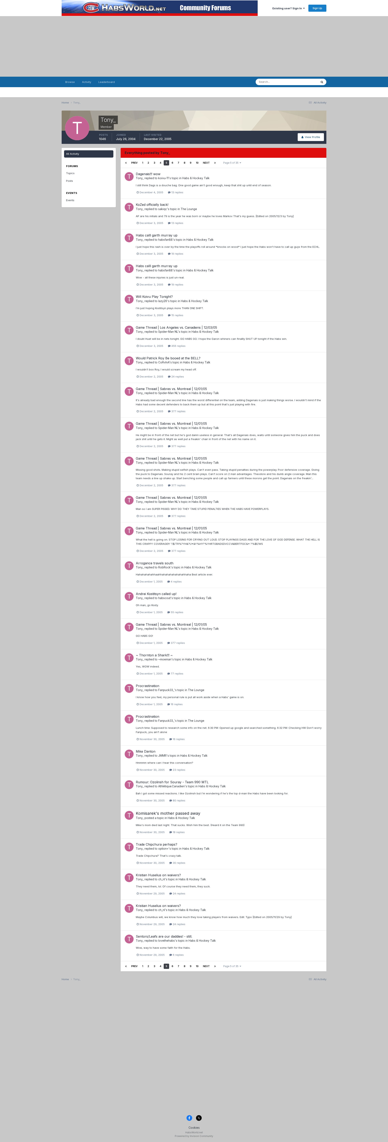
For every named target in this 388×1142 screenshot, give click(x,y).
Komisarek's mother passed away (168, 813)
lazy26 (162, 301)
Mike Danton (145, 751)
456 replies (178, 345)
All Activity (72, 153)
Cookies (194, 1127)
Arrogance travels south (154, 563)
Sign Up (317, 8)
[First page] (126, 162)
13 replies (177, 192)
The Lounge (189, 209)
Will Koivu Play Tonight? (154, 297)
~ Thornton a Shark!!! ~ (154, 655)
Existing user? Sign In (287, 8)
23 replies (178, 769)
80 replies (178, 800)
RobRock (164, 567)
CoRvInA (163, 362)
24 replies (177, 376)
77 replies (176, 673)
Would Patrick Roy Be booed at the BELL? (168, 358)
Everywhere (305, 81)
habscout (164, 598)
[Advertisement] (194, 46)
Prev (134, 162)
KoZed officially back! (152, 205)
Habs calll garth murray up (156, 235)
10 (197, 162)
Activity (86, 82)
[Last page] (215, 162)
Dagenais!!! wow (148, 174)
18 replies (178, 832)
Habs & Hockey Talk (196, 178)
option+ (163, 848)
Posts (69, 180)
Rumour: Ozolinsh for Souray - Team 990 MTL (172, 782)
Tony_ (140, 178)
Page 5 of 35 (231, 162)
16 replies (176, 704)
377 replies (178, 411)
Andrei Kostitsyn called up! (156, 594)
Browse (70, 82)
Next (206, 162)
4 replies (176, 581)
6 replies (178, 954)
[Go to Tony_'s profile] (129, 176)
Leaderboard (106, 82)
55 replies (176, 612)
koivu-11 (163, 178)
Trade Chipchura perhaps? (156, 844)
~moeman (164, 659)
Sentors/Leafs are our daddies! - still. (164, 936)
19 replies (177, 253)
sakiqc (162, 209)
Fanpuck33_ (166, 690)
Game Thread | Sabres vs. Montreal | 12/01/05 (171, 389)
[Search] (321, 82)
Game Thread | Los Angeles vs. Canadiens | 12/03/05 (176, 327)
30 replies (178, 862)
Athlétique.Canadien (171, 786)
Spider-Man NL (168, 331)
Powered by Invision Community (194, 1136)
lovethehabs (166, 940)
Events (70, 200)
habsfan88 (165, 239)
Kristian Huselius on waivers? (158, 875)
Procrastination (147, 686)
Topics (70, 173)
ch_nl (161, 879)
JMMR (162, 755)
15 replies (177, 315)
